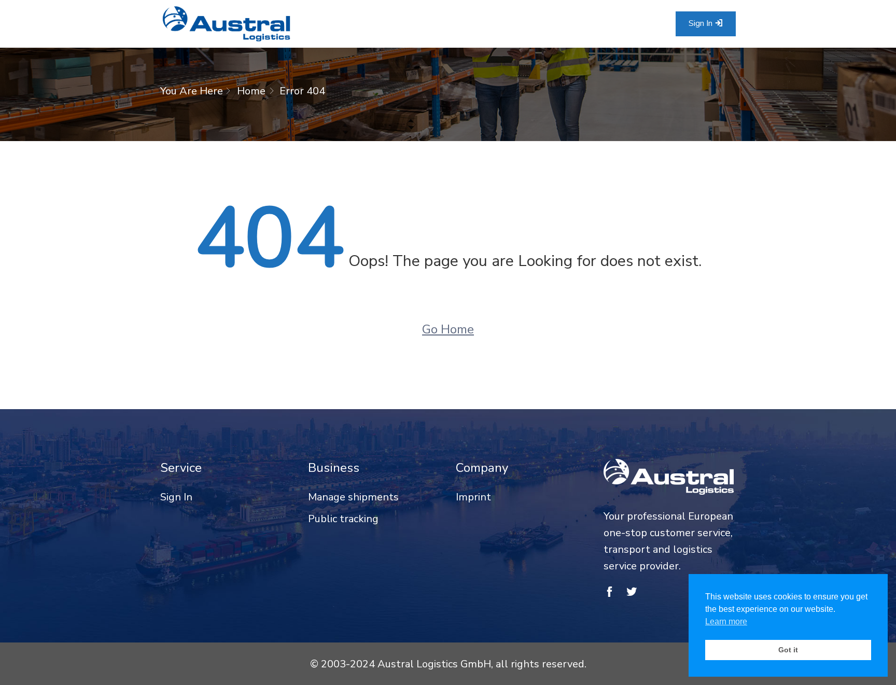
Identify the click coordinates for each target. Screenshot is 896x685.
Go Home (448, 329)
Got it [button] (788, 650)
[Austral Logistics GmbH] (226, 24)
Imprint (473, 497)
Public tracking (343, 519)
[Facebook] (609, 592)
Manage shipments (353, 497)
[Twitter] (632, 592)
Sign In (702, 23)
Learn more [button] (726, 621)
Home (251, 91)
